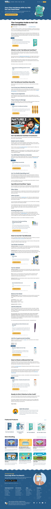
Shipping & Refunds (39, 492)
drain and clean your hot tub (19, 238)
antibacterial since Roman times (24, 56)
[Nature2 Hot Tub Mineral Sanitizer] (35, 114)
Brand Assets (38, 490)
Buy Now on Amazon (16, 288)
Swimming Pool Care (9, 487)
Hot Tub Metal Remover (17, 283)
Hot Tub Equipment (17, 491)
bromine (25, 339)
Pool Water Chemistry (7, 489)
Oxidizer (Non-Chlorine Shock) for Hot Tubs (21, 380)
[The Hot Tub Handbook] (35, 46)
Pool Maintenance (7, 491)
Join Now (44, 1)
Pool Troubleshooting (7, 492)
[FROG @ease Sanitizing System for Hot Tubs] (35, 74)
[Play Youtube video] (25, 125)
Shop (19, 1)
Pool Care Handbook (28, 489)
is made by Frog (23, 197)
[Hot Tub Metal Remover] (35, 289)
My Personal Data (39, 496)
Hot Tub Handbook (28, 492)
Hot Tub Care (18, 487)
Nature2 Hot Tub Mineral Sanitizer (20, 106)
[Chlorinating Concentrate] (35, 168)
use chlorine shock (18, 366)
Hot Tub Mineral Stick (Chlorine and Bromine (20, 324)
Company (39, 487)
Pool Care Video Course (29, 490)
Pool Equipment (7, 490)
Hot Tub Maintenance (18, 490)
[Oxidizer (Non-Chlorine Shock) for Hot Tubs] (35, 386)
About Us (38, 489)
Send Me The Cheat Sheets (11, 14)
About (24, 1)
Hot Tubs (16, 1)
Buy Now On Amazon (16, 168)
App (21, 1)
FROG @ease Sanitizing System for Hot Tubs (21, 68)
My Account (38, 498)
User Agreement (39, 497)
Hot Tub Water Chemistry (18, 489)
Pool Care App (28, 491)
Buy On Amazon (15, 76)
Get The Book (15, 45)
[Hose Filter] (35, 264)
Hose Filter (14, 256)
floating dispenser (24, 213)
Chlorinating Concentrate (18, 162)
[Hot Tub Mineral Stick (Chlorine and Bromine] (35, 332)
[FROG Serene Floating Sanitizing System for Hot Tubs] (35, 225)
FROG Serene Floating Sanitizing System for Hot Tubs (19, 222)
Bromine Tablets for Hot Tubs (18, 347)
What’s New (38, 491)
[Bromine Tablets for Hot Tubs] (35, 354)
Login (41, 1)
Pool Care (12, 1)
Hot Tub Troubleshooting (18, 492)
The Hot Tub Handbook (17, 40)
